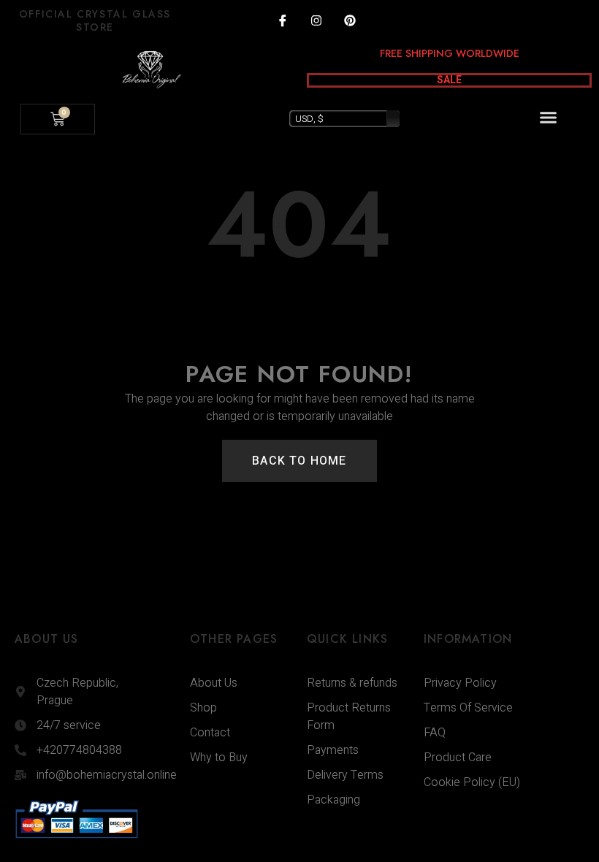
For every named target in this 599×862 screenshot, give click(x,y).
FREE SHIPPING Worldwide (449, 53)
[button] (548, 117)
